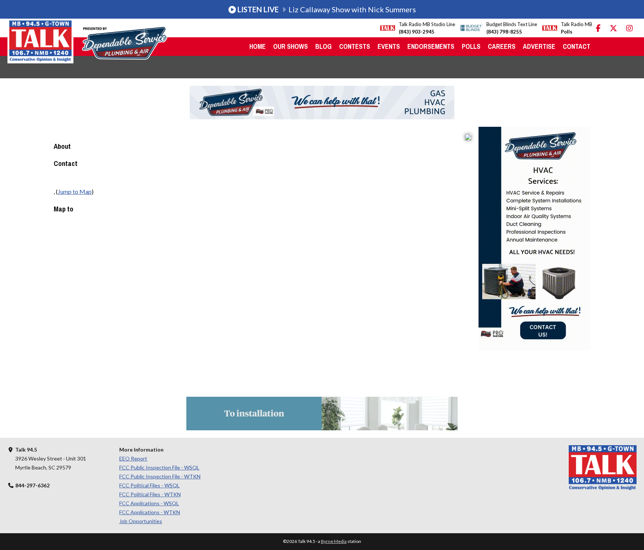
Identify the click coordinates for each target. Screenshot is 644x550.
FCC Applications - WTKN (149, 512)
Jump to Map (75, 191)
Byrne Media (334, 541)
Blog (323, 46)
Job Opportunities (140, 521)
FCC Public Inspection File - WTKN (160, 476)
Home (257, 46)
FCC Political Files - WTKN (150, 494)
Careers (501, 46)
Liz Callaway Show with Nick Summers (326, 9)
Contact (576, 46)
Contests (354, 46)
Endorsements (430, 46)
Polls (471, 46)
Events (389, 46)
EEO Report (133, 458)
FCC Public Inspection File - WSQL (159, 467)
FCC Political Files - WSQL (149, 485)
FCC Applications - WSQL (149, 503)
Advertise (539, 46)
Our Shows (290, 46)
